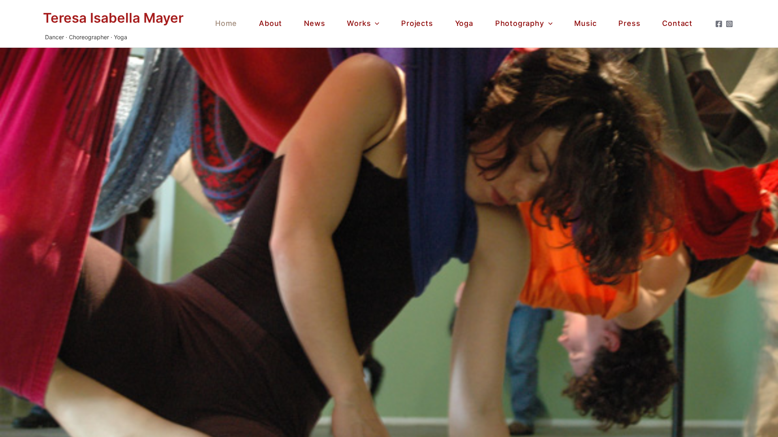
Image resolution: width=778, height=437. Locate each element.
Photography (519, 23)
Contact (677, 23)
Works (359, 23)
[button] (375, 24)
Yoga (464, 23)
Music (585, 23)
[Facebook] (718, 24)
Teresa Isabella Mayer (113, 18)
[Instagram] (729, 24)
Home (226, 23)
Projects (417, 23)
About (270, 23)
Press (629, 23)
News (314, 23)
